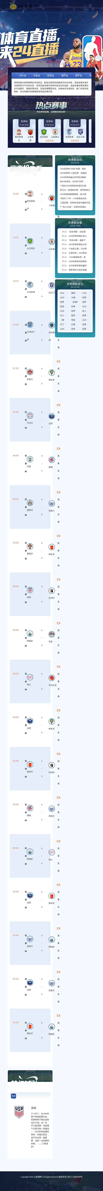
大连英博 (31, 292)
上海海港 (53, 205)
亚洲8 (75, 302)
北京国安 (31, 248)
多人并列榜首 (88, 311)
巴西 (29, 466)
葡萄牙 (30, 554)
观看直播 (50, 141)
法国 (51, 423)
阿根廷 (30, 641)
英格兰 (52, 511)
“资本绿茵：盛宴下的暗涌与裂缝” (80, 240)
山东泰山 (53, 249)
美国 (29, 597)
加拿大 (30, 379)
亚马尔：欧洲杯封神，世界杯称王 (75, 190)
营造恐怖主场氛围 (68, 306)
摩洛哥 (52, 380)
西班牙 (52, 554)
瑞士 (29, 684)
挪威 (51, 467)
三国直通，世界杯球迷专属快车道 (75, 203)
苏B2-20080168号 (74, 1177)
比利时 (52, 598)
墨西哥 (30, 510)
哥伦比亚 (53, 685)
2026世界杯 (65, 293)
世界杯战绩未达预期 (80, 329)
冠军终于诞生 (77, 315)
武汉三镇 (53, 293)
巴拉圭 (30, 423)
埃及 (51, 641)
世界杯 (26, 202)
